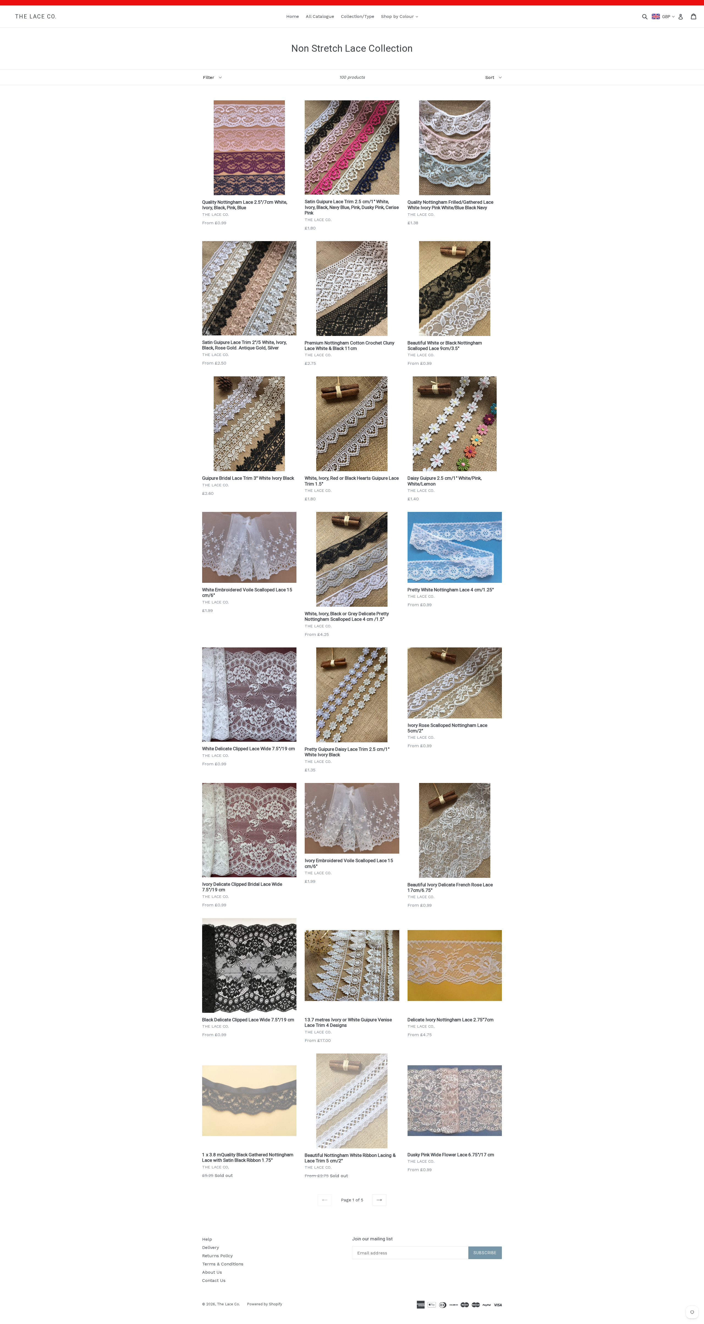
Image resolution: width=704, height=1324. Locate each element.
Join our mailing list (372, 1239)
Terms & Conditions (222, 1264)
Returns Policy (217, 1255)
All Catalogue (320, 16)
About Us (212, 1272)
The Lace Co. (36, 16)
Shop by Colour (401, 16)
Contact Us (214, 1280)
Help (207, 1239)
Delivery (210, 1247)
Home (292, 16)
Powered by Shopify (264, 1304)
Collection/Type (357, 16)
